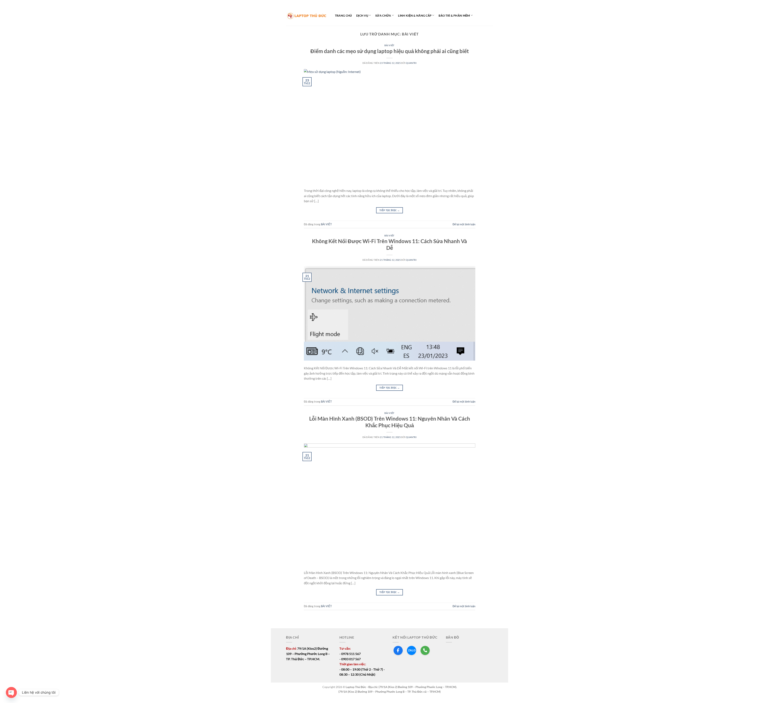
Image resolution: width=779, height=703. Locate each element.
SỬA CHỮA (383, 15)
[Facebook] (398, 650)
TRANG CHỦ (343, 15)
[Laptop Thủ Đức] (306, 16)
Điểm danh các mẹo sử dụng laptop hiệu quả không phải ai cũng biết (389, 51)
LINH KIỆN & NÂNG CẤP (414, 15)
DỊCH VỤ (362, 15)
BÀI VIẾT (389, 45)
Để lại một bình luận (464, 224)
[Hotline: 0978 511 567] (425, 650)
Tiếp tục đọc (389, 210)
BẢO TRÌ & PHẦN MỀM (454, 15)
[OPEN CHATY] (11, 692)
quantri (411, 63)
